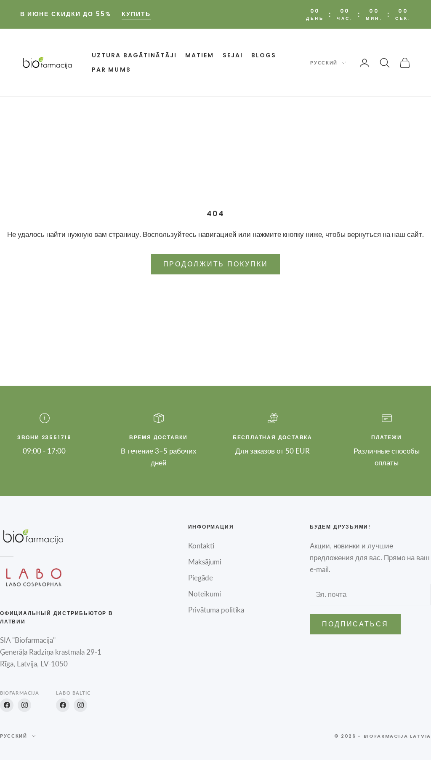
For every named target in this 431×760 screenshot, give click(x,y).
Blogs (264, 55)
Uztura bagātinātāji (134, 55)
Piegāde (200, 577)
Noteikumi (204, 593)
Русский (324, 62)
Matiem (199, 55)
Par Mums (111, 69)
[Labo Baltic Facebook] (62, 705)
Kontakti (201, 545)
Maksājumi (204, 561)
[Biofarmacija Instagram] (24, 705)
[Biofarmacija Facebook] (6, 705)
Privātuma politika (216, 609)
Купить (136, 14)
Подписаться (355, 624)
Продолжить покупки (215, 264)
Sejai (233, 55)
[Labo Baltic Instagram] (80, 705)
